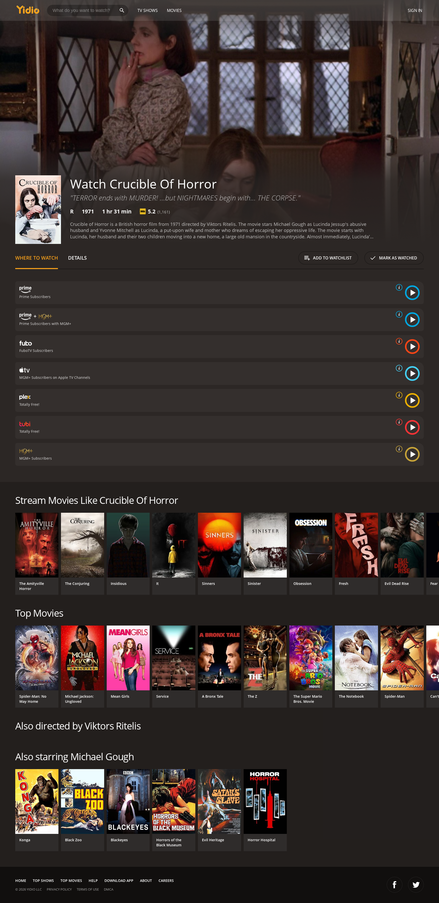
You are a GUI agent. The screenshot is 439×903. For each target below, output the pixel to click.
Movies (174, 10)
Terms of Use (88, 889)
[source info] (398, 287)
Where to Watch (36, 257)
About (146, 880)
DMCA (108, 889)
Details (77, 257)
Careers (166, 880)
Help (93, 880)
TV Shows (147, 10)
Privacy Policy (59, 889)
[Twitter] (416, 885)
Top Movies (71, 880)
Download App (118, 880)
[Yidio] (28, 11)
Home (20, 880)
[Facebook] (394, 885)
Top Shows (43, 880)
